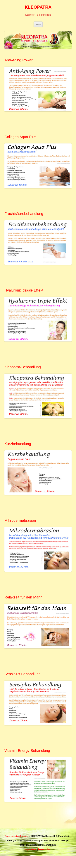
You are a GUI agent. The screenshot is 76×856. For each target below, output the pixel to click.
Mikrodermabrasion (20, 520)
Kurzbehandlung (17, 444)
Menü (38, 24)
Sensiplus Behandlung (22, 674)
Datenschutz (44, 849)
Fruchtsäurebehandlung (23, 214)
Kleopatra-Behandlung (22, 367)
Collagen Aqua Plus (20, 137)
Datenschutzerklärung (16, 836)
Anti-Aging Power (18, 60)
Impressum (31, 849)
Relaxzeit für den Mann (23, 597)
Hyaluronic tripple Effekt (23, 290)
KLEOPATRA (38, 7)
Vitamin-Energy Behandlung (27, 751)
